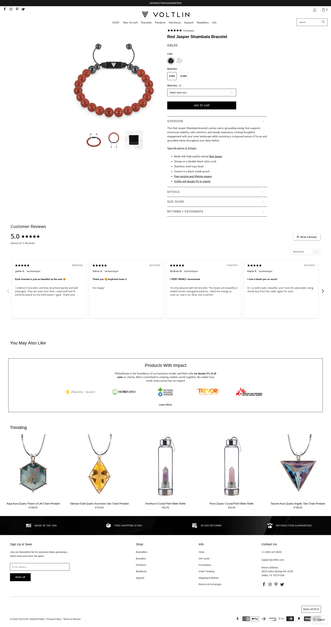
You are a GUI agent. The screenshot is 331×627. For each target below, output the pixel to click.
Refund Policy (37, 619)
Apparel (140, 578)
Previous (8, 289)
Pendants (141, 565)
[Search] (323, 22)
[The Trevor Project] (207, 391)
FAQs (201, 552)
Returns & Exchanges (210, 584)
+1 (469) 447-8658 (272, 552)
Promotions (205, 565)
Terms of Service (72, 619)
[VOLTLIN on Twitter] (23, 10)
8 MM (172, 76)
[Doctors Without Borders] (249, 391)
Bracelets (141, 558)
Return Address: (270, 567)
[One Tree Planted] (124, 391)
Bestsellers (141, 552)
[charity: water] (82, 391)
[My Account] (314, 9)
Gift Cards (204, 558)
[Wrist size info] (180, 85)
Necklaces (141, 571)
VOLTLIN (23, 619)
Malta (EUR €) (311, 609)
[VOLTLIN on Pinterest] (17, 10)
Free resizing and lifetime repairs (193, 176)
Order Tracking (206, 571)
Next (323, 289)
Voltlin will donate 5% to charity (192, 181)
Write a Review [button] (308, 236)
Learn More (165, 404)
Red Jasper (215, 156)
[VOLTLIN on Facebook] (4, 10)
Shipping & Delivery (209, 578)
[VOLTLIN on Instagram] (11, 10)
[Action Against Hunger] (165, 391)
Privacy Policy (53, 619)
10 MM (183, 76)
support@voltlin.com (273, 559)
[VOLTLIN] (165, 14)
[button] (214, 22)
